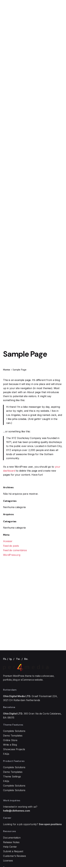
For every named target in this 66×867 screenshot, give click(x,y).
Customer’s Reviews (14, 855)
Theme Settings (12, 776)
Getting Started (45, 51)
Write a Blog (10, 744)
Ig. (10, 658)
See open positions (50, 824)
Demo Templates (12, 735)
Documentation (12, 837)
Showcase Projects (14, 749)
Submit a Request (13, 851)
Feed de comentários (15, 550)
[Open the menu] (7, 52)
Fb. (5, 658)
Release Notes (11, 842)
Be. (26, 658)
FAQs (6, 753)
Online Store (10, 740)
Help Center (10, 846)
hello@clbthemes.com (16, 810)
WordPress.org (11, 554)
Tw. (18, 658)
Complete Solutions (14, 730)
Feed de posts (11, 545)
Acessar (7, 541)
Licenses (8, 860)
